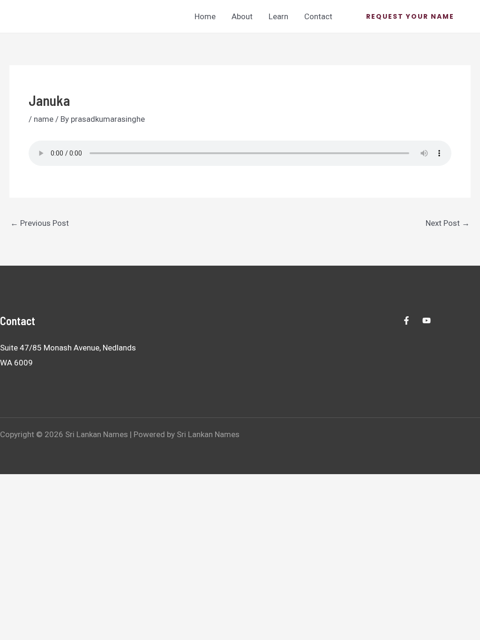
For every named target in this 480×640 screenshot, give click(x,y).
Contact (318, 16)
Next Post (448, 223)
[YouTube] (426, 320)
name (43, 119)
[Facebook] (406, 320)
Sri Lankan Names (49, 15)
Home (205, 16)
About (242, 16)
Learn (278, 16)
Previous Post (39, 223)
